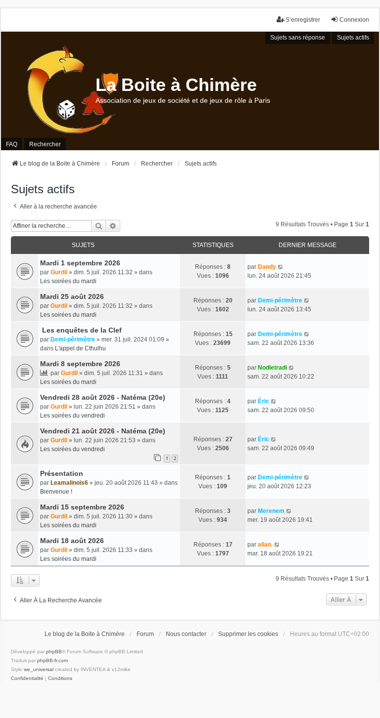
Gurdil (58, 272)
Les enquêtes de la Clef (81, 330)
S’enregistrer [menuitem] (302, 19)
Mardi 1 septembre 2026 (80, 263)
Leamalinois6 (69, 482)
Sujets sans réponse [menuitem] (297, 37)
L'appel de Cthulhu (80, 348)
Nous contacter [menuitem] (186, 634)
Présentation (61, 473)
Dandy (267, 266)
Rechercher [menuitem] (45, 144)
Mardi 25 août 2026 (72, 296)
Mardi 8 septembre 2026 (80, 364)
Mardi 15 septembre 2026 (82, 507)
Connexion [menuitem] (354, 19)
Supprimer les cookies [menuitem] (248, 634)
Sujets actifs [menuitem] (353, 37)
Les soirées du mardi (68, 281)
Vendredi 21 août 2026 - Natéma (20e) (102, 431)
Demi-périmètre (280, 300)
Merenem (271, 510)
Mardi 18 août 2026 (72, 541)
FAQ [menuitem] (11, 144)
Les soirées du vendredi (72, 415)
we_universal (38, 669)
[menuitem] (27, 678)
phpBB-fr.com (52, 660)
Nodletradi (272, 367)
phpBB (54, 651)
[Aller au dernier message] (281, 266)
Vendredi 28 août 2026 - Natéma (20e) (102, 397)
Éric (263, 401)
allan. (265, 544)
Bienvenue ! (56, 491)
